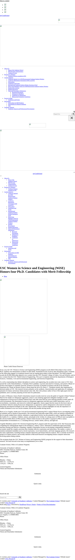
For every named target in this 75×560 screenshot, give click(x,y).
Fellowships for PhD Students (16, 103)
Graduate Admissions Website (37, 477)
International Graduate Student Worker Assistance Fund (22, 85)
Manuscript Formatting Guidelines (21, 96)
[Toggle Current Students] (23, 192)
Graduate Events (12, 73)
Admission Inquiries (37, 480)
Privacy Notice (31, 504)
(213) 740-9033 (9, 453)
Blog (5, 276)
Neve (8, 504)
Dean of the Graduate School (15, 70)
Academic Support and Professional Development (21, 109)
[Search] (74, 112)
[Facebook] (5, 4)
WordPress (22, 504)
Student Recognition (13, 88)
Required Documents (17, 92)
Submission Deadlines (18, 94)
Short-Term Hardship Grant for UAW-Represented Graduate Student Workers (28, 86)
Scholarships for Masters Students (17, 104)
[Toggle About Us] (23, 178)
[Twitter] (5, 7)
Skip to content (4, 1)
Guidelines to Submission (19, 95)
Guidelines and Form (37, 490)
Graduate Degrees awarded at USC (17, 76)
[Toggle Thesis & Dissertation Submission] (23, 229)
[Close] (72, 118)
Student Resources (13, 89)
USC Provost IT (10, 503)
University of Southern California (21, 501)
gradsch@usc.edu (16, 467)
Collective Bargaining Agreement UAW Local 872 (21, 80)
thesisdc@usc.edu (5, 470)
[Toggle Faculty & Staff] (23, 246)
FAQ (9, 106)
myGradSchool (4, 15)
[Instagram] (5, 9)
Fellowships (11, 82)
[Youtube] (5, 12)
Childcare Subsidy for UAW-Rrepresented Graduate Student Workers (26, 79)
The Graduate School (52, 501)
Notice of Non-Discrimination (46, 504)
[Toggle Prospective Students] (23, 187)
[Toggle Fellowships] (23, 251)
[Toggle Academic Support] (34, 260)
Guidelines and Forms (14, 83)
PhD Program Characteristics (15, 71)
